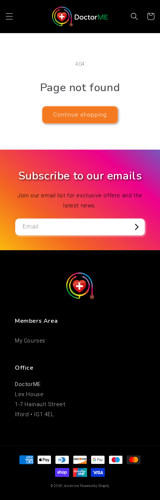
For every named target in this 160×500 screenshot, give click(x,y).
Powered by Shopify (95, 486)
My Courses (30, 341)
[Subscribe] (136, 227)
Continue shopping (80, 114)
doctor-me (71, 486)
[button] (9, 16)
